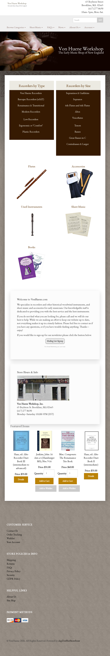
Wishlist (11, 538)
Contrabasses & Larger (78, 144)
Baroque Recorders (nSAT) (31, 99)
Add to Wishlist (45, 488)
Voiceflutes (77, 117)
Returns (11, 563)
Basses (78, 131)
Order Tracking (14, 534)
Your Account (13, 542)
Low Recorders (30, 119)
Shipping (11, 559)
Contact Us (12, 530)
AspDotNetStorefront (69, 640)
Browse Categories (15, 27)
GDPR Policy (13, 578)
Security (11, 575)
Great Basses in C (77, 137)
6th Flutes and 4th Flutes (77, 105)
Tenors (77, 125)
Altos (77, 111)
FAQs (9, 567)
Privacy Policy (14, 571)
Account (88, 27)
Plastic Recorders (30, 131)
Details (21, 479)
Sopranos (77, 99)
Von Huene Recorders (31, 93)
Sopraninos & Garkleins (77, 93)
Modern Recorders (31, 111)
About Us (74, 27)
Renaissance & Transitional (31, 105)
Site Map (11, 600)
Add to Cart (44, 480)
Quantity (38, 473)
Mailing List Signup (55, 341)
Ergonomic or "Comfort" (31, 125)
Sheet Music (35, 27)
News (61, 27)
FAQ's (50, 27)
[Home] (17, 4)
